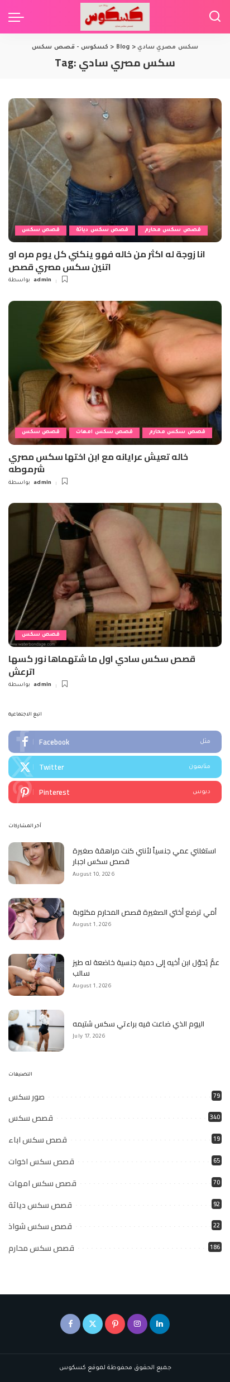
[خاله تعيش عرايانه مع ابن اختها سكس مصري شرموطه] (115, 373)
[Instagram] (137, 1324)
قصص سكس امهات (104, 432)
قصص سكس (41, 230)
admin (42, 280)
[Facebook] (115, 742)
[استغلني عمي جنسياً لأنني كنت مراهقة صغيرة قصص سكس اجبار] (36, 863)
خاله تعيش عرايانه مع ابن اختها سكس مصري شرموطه (98, 462)
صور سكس (26, 1097)
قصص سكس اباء (37, 1140)
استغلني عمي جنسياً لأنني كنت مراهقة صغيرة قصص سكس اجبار (144, 856)
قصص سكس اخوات (41, 1161)
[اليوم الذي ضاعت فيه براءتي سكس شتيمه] (36, 1031)
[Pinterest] (115, 792)
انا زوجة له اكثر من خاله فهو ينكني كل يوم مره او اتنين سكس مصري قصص (106, 260)
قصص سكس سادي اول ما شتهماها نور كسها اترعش (101, 664)
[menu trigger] (19, 16)
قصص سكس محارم (173, 230)
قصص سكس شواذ (40, 1226)
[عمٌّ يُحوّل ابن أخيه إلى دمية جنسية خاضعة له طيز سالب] (36, 975)
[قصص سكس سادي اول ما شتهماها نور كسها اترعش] (115, 575)
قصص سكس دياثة (102, 230)
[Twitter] (115, 767)
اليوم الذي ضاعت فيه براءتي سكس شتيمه (138, 1023)
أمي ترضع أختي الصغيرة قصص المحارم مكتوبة (145, 912)
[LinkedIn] (160, 1324)
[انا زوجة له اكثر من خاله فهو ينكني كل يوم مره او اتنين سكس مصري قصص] (115, 170)
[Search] (215, 16)
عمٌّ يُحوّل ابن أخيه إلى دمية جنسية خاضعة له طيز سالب (146, 968)
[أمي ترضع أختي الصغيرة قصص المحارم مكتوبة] (36, 919)
